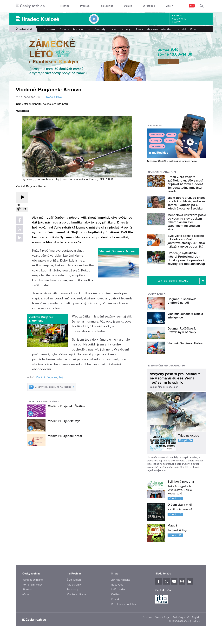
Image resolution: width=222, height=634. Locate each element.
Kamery (176, 22)
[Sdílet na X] (19, 229)
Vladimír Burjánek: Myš (64, 421)
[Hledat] (201, 6)
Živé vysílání (156, 146)
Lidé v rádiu (118, 589)
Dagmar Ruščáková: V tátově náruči (182, 300)
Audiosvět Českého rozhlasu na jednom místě (172, 161)
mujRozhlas (107, 6)
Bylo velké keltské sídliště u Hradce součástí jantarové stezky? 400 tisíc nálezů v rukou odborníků (186, 241)
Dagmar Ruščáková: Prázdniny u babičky (182, 330)
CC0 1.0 (105, 179)
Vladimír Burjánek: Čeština (66, 406)
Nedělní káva (54, 97)
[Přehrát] (22, 197)
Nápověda (117, 584)
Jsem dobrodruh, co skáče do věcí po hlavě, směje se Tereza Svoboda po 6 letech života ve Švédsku (187, 203)
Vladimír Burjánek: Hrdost (186, 343)
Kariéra (115, 594)
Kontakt (180, 29)
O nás (139, 29)
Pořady (64, 29)
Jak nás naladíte (159, 29)
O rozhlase (149, 6)
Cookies (147, 617)
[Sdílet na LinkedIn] (19, 238)
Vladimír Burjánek (46, 377)
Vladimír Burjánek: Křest (65, 436)
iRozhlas (65, 6)
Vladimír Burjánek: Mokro (117, 251)
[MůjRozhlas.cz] (22, 111)
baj (61, 377)
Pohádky (154, 140)
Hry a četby (156, 135)
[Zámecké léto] (111, 56)
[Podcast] (19, 209)
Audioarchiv (179, 19)
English (196, 617)
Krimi (170, 135)
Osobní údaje (162, 617)
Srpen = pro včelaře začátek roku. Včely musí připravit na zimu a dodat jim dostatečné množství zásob (185, 184)
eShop (26, 594)
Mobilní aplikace (76, 594)
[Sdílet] (25, 209)
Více (194, 29)
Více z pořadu (157, 294)
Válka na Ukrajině (32, 579)
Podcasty (72, 589)
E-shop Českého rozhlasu (166, 365)
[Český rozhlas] (30, 6)
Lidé (113, 29)
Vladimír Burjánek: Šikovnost (41, 318)
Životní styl (24, 29)
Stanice (128, 6)
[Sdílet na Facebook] (19, 220)
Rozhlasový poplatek (123, 604)
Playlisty (100, 29)
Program (85, 6)
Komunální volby (32, 584)
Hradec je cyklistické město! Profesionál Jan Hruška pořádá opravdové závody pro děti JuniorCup (186, 258)
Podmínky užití (181, 617)
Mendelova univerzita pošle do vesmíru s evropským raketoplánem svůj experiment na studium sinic (187, 222)
